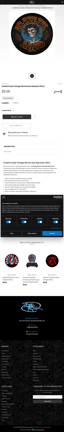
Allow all (52, 233)
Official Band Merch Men (40, 367)
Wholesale (36, 380)
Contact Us (5, 390)
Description (9, 147)
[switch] (24, 222)
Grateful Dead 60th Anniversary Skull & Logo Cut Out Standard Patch (31, 280)
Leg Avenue (5, 359)
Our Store (4, 412)
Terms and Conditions (8, 404)
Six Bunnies (5, 364)
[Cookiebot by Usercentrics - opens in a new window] (55, 197)
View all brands (6, 377)
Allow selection (32, 233)
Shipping (4, 396)
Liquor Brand (5, 375)
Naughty (35, 364)
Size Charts (5, 417)
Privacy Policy (6, 407)
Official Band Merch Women (41, 369)
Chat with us (32, 333)
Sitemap (35, 427)
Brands (5, 346)
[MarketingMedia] (38, 430)
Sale (34, 372)
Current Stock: (6, 110)
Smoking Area (37, 359)
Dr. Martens (5, 361)
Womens (35, 353)
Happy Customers (7, 393)
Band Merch (5, 351)
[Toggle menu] (2, 2)
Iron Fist (4, 367)
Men (34, 351)
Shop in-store (32, 320)
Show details (55, 228)
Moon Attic (5, 372)
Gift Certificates (6, 415)
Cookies (4, 409)
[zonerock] (62, 2)
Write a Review (8, 98)
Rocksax (4, 369)
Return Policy (6, 399)
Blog (3, 420)
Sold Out (35, 377)
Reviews (7, 152)
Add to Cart (17, 117)
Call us (32, 326)
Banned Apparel (6, 356)
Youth (34, 361)
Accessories (36, 356)
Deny (11, 233)
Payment (4, 401)
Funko (3, 353)
